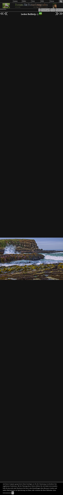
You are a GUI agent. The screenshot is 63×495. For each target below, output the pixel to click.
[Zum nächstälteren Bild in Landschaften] (57, 14)
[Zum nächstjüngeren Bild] (2, 14)
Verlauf (53, 10)
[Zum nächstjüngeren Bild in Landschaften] (6, 14)
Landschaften (3, 9)
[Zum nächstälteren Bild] (61, 14)
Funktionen (59, 10)
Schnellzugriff (45, 10)
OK (13, 493)
